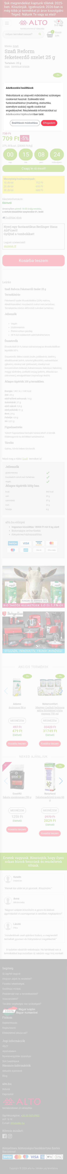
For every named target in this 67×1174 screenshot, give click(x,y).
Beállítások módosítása (25, 122)
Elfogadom (49, 122)
